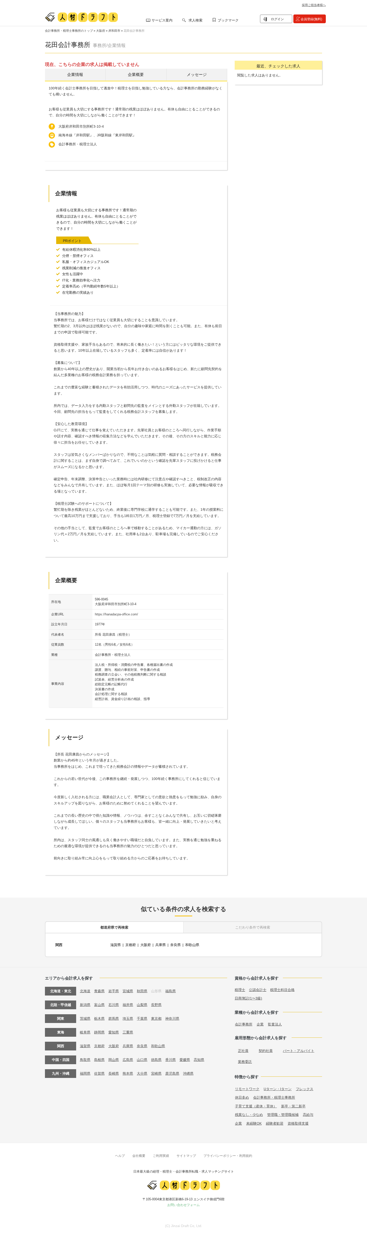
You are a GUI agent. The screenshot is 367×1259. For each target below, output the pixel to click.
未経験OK (254, 1123)
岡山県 (113, 1060)
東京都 (156, 1018)
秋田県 (142, 991)
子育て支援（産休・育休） (256, 1106)
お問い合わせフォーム (183, 1205)
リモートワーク (247, 1089)
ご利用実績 (161, 1156)
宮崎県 (156, 1073)
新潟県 (85, 1005)
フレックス (304, 1089)
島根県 (99, 1060)
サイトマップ (186, 1156)
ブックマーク (228, 20)
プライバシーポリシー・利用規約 (227, 1156)
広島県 (128, 1060)
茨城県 (85, 1018)
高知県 (199, 1060)
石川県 (113, 1005)
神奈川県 (172, 1018)
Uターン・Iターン (278, 1089)
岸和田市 (114, 30)
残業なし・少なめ (249, 1115)
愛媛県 (185, 1060)
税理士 (240, 990)
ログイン (277, 19)
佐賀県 (99, 1073)
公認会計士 (257, 990)
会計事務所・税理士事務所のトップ (69, 30)
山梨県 (142, 1005)
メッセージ (197, 74)
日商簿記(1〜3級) (248, 998)
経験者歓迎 (274, 1123)
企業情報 (75, 74)
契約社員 (266, 1051)
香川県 (170, 1060)
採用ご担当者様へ (314, 5)
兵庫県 (160, 945)
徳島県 (156, 1060)
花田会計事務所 (134, 30)
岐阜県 (85, 1032)
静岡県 (99, 1032)
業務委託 (245, 1062)
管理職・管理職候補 (283, 1115)
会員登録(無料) (311, 19)
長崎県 (113, 1073)
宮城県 (128, 991)
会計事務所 (243, 1024)
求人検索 (195, 20)
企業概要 (136, 74)
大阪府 (100, 30)
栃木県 (99, 1018)
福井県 (128, 1005)
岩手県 (113, 991)
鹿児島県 (172, 1073)
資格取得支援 (298, 1123)
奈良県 (175, 945)
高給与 (308, 1115)
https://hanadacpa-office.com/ (116, 614)
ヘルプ (120, 1156)
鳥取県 (85, 1060)
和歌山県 (192, 945)
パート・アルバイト (298, 1051)
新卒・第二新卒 (293, 1106)
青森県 (99, 991)
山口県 (142, 1060)
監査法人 (275, 1024)
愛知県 (113, 1032)
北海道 (85, 991)
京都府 (130, 945)
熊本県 (128, 1073)
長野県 (156, 1005)
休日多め (242, 1097)
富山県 (99, 1005)
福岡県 (85, 1073)
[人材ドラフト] (81, 17)
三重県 (128, 1032)
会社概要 (138, 1156)
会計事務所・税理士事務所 (274, 1097)
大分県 (142, 1073)
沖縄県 (188, 1073)
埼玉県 (128, 1018)
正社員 (243, 1051)
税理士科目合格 (282, 990)
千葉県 (142, 1018)
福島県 (170, 991)
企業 (260, 1024)
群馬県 (113, 1018)
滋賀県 (115, 945)
